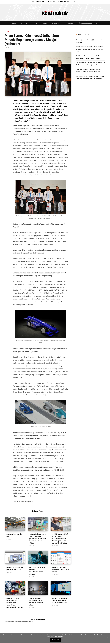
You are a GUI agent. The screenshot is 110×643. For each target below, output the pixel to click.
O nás (74, 1)
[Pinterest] (6, 114)
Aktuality (8, 31)
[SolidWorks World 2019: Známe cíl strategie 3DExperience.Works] (61, 588)
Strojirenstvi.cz (38, 1)
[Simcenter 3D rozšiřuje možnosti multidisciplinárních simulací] (38, 557)
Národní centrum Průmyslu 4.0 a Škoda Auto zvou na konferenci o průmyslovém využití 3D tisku (90, 49)
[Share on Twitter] (6, 110)
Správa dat (56, 23)
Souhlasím (55, 639)
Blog (14, 23)
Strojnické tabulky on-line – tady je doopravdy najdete (60, 569)
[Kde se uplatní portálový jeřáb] (15, 524)
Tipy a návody (69, 23)
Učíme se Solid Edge (85, 23)
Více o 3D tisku (83, 35)
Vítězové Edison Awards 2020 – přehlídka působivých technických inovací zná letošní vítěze (37, 538)
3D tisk (35, 23)
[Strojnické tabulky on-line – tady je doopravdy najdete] (61, 557)
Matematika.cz (63, 1)
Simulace (45, 23)
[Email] (6, 123)
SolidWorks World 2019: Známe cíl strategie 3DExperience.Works (60, 600)
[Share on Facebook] (6, 105)
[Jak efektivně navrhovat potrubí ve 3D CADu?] (15, 557)
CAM (27, 23)
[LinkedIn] (6, 119)
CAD (21, 23)
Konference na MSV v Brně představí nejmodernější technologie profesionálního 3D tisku (14, 602)
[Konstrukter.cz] (55, 12)
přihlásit (31, 621)
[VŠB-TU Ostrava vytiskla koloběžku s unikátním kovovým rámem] (38, 588)
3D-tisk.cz (51, 1)
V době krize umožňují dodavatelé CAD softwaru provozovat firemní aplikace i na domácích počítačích (60, 538)
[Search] (96, 23)
